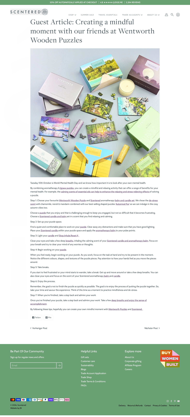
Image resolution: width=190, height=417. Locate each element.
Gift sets (85, 357)
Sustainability (87, 365)
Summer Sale (87, 15)
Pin (49, 317)
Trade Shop (86, 377)
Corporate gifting (133, 361)
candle (51, 235)
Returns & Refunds (135, 405)
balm (106, 276)
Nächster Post (151, 328)
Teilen (38, 317)
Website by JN (16, 408)
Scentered (95, 200)
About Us (129, 357)
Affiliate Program (133, 365)
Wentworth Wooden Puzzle (72, 200)
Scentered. (137, 309)
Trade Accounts (131, 15)
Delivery (122, 405)
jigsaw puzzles (67, 188)
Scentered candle (49, 230)
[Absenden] (59, 365)
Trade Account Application (93, 373)
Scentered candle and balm (53, 216)
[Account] (166, 15)
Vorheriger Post (39, 328)
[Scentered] (29, 12)
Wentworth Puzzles (117, 309)
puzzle (43, 212)
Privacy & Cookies (160, 405)
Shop (71, 15)
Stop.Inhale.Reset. (68, 235)
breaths (69, 240)
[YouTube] (178, 401)
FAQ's (83, 385)
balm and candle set (124, 200)
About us (152, 15)
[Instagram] (167, 401)
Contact (148, 405)
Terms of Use (174, 405)
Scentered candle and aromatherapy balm (127, 240)
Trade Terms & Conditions (93, 381)
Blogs (83, 369)
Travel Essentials (108, 15)
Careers (128, 369)
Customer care (88, 361)
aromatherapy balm (106, 230)
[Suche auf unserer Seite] (172, 15)
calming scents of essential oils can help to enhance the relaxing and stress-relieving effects (105, 191)
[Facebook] (171, 401)
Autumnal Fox (122, 204)
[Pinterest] (175, 401)
